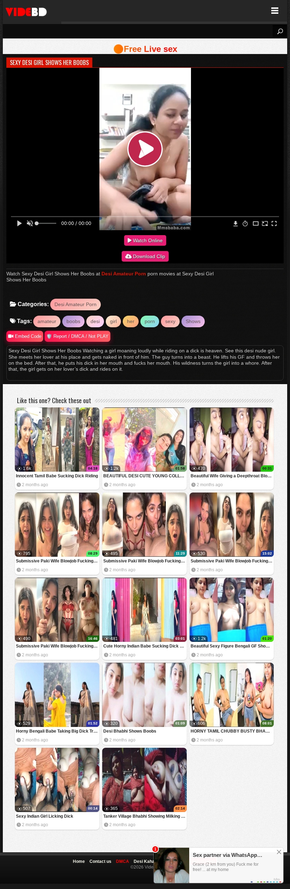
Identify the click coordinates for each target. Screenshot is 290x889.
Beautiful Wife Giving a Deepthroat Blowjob (232, 475)
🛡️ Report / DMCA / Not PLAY (77, 336)
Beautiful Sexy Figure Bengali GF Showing (232, 646)
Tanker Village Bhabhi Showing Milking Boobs (145, 816)
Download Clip (148, 256)
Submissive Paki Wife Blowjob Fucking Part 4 (57, 561)
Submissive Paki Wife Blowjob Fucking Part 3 (145, 561)
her (130, 321)
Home (79, 861)
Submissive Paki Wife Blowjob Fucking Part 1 (57, 646)
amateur (46, 321)
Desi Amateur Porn (124, 273)
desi (95, 321)
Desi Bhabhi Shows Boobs (129, 731)
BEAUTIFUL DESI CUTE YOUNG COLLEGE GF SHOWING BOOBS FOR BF (145, 475)
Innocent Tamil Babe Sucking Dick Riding (57, 475)
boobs (73, 321)
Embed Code (27, 336)
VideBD (32, 11)
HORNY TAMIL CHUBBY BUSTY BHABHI (232, 731)
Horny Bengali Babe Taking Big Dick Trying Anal (57, 731)
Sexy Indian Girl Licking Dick (44, 816)
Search (280, 31)
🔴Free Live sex (145, 49)
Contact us (100, 861)
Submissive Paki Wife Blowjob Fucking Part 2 (232, 561)
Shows (193, 321)
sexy (170, 321)
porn (150, 321)
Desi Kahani (146, 861)
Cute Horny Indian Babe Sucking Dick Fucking (145, 646)
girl (113, 321)
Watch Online (147, 240)
